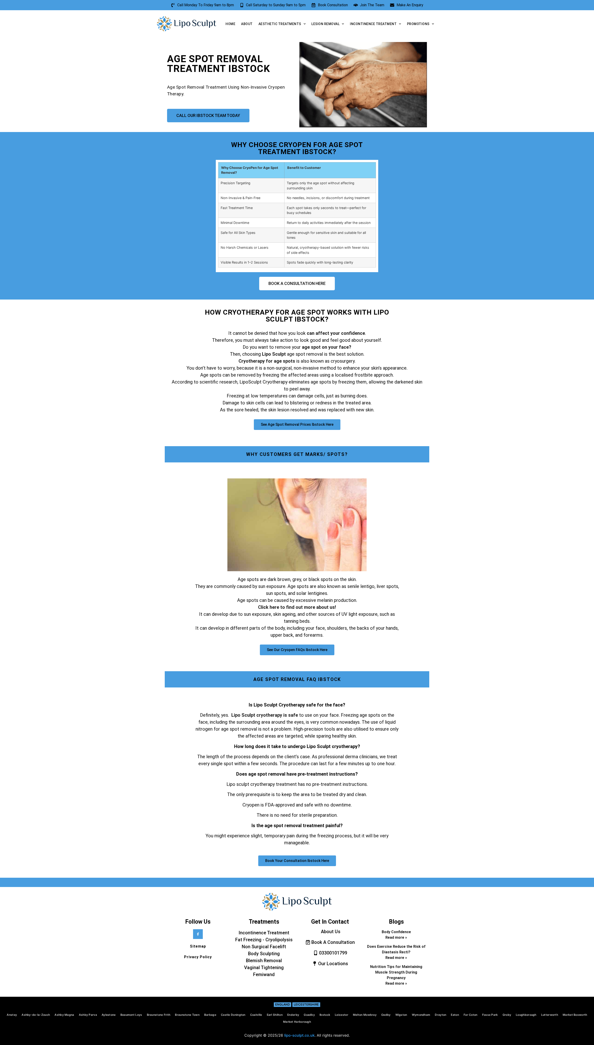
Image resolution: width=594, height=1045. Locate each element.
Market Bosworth (575, 1014)
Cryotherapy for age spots (267, 361)
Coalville (256, 1014)
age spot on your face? (326, 347)
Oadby (386, 1014)
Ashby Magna (64, 1014)
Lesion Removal (325, 24)
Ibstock (325, 1014)
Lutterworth (549, 1014)
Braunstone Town (187, 1014)
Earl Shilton (275, 1014)
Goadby (309, 1014)
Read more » (396, 937)
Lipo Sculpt (274, 354)
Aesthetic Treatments (279, 24)
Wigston (401, 1014)
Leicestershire (306, 1004)
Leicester (341, 1014)
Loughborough (526, 1014)
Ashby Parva (88, 1014)
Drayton (440, 1014)
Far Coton (471, 1014)
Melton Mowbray (365, 1014)
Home (230, 24)
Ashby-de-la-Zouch (36, 1014)
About (247, 24)
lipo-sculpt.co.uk (299, 1035)
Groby (507, 1014)
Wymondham (421, 1014)
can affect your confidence (336, 333)
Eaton (455, 1014)
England (282, 1004)
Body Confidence (396, 932)
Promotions (418, 24)
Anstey (12, 1014)
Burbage (210, 1014)
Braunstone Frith (159, 1014)
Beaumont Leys (131, 1014)
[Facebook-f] (198, 934)
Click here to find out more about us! (297, 607)
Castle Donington (233, 1014)
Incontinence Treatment (373, 24)
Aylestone (109, 1014)
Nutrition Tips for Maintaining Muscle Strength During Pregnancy (396, 972)
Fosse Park (490, 1014)
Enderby (293, 1014)
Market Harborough (297, 1021)
